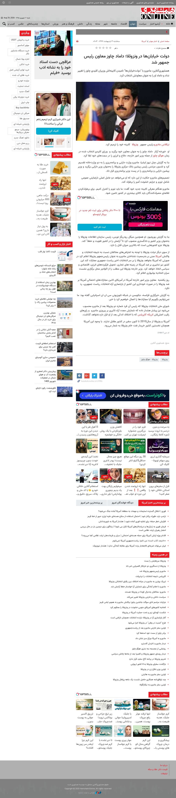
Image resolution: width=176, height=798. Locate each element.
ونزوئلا (135, 144)
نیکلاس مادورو (161, 144)
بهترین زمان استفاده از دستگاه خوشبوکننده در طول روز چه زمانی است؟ (46, 287)
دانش (80, 24)
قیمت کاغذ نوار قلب (47, 251)
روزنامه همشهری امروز (165, 2)
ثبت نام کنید (100, 227)
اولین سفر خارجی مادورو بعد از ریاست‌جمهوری (145, 628)
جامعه (114, 24)
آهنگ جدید (24, 91)
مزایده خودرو (23, 80)
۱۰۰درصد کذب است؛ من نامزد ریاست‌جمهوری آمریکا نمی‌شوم (139, 541)
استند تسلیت (23, 86)
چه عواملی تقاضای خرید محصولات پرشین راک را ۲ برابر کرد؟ (45, 302)
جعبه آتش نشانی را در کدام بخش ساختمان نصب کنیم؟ (46, 333)
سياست (142, 24)
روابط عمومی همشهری (95, 2)
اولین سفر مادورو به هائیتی (153, 674)
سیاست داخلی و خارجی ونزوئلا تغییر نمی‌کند (146, 597)
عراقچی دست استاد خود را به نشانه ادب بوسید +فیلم (55, 67)
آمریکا (144, 41)
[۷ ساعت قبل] (65, 269)
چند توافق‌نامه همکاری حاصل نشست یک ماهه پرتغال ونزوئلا (139, 679)
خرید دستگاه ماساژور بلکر (20, 52)
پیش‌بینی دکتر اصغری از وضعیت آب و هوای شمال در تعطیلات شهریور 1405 (45, 376)
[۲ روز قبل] (65, 316)
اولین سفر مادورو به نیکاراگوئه (153, 685)
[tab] (153, 503)
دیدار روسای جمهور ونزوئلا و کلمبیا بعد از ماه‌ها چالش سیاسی (139, 654)
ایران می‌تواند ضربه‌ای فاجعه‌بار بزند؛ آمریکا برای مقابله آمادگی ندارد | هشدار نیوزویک (129, 546)
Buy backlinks (22, 108)
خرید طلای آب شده (20, 75)
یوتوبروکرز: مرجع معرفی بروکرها (22, 131)
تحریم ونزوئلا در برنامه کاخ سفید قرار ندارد (147, 659)
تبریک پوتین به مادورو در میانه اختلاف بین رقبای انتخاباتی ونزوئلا (137, 581)
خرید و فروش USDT (20, 40)
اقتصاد (123, 24)
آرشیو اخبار (155, 24)
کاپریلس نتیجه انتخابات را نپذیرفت (151, 576)
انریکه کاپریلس (146, 315)
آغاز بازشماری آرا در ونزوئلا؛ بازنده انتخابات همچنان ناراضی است (138, 618)
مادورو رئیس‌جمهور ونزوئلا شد (152, 571)
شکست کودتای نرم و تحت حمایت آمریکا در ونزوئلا (144, 612)
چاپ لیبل (25, 102)
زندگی (89, 24)
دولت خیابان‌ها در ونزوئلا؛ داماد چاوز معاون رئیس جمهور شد (126, 59)
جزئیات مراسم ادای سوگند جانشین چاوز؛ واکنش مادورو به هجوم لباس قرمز (133, 602)
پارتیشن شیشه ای (21, 124)
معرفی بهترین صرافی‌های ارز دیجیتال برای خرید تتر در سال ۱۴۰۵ (46, 318)
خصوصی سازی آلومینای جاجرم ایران (45, 359)
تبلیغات (164, 773)
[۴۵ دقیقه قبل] (53, 43)
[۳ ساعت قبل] (65, 255)
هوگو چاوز (158, 156)
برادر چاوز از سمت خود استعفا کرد (151, 633)
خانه (168, 24)
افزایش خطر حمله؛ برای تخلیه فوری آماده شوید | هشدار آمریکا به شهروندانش (132, 521)
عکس (21, 24)
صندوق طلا (24, 118)
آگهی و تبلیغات (128, 2)
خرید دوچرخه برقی (21, 97)
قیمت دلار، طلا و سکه (157, 769)
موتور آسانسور (23, 45)
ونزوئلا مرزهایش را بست (155, 561)
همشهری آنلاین (156, 13)
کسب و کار (9, 24)
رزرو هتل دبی (23, 143)
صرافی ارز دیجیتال (21, 113)
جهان (132, 24)
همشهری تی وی (113, 2)
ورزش (55, 24)
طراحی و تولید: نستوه (86, 792)
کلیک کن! (53, 131)
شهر (105, 24)
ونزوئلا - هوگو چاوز (149, 359)
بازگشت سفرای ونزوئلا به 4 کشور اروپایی (148, 664)
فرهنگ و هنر (68, 24)
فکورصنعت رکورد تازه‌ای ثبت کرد (46, 389)
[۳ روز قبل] (65, 347)
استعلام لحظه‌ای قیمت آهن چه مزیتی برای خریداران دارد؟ (46, 347)
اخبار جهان (153, 41)
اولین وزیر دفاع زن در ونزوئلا (153, 669)
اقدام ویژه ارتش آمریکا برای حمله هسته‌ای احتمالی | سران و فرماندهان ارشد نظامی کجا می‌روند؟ (123, 535)
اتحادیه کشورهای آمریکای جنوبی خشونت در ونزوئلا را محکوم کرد (138, 607)
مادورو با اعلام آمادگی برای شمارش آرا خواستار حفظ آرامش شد (138, 586)
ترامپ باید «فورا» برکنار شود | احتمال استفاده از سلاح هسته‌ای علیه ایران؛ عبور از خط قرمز (126, 516)
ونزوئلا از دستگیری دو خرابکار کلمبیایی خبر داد (146, 566)
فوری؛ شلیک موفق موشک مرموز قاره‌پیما (147, 32)
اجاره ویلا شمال (22, 59)
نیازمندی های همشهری (145, 2)
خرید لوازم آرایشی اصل (19, 70)
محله (97, 24)
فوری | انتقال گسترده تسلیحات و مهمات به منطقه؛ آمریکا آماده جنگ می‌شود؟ (132, 511)
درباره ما (163, 765)
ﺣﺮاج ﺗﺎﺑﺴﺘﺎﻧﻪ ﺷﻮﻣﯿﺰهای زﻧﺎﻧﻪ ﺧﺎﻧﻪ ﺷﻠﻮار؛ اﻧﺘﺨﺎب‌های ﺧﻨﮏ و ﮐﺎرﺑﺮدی (45, 270)
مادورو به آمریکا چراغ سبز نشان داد (150, 638)
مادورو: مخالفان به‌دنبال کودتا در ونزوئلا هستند (145, 592)
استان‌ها (45, 24)
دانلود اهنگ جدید (21, 138)
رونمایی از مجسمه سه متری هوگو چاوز (149, 649)
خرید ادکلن (24, 64)
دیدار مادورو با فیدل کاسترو (153, 643)
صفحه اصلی (164, 41)
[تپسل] (79, 197)
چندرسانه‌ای (32, 24)
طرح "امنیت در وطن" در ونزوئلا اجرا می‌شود (147, 623)
